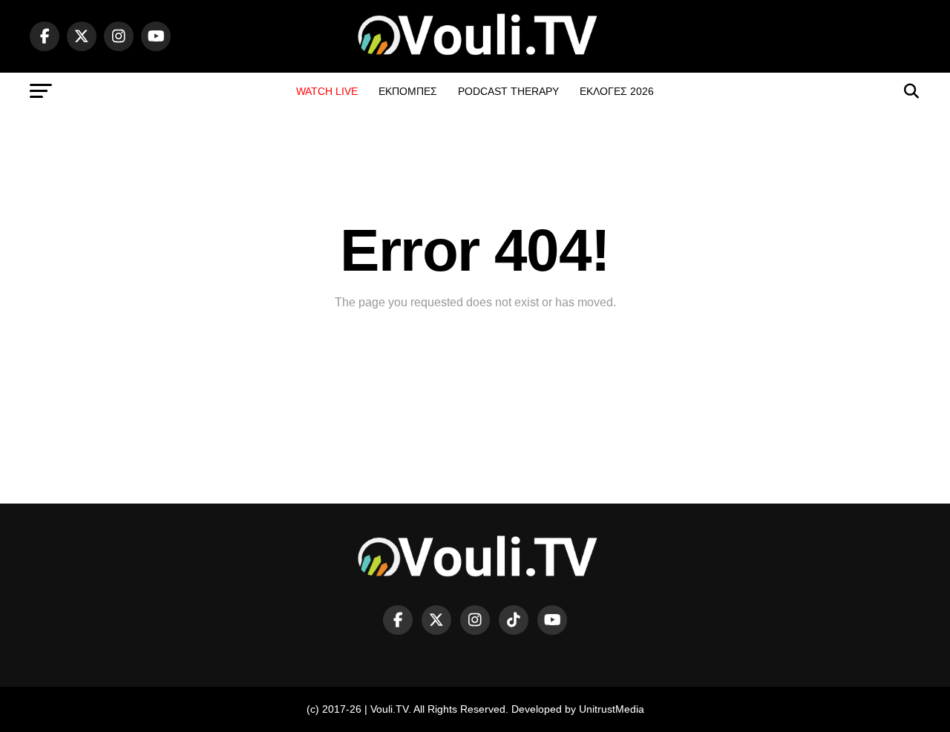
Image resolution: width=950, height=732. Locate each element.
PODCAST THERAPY (508, 91)
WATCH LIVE (327, 91)
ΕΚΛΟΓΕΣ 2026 (617, 91)
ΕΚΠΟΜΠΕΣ (408, 91)
